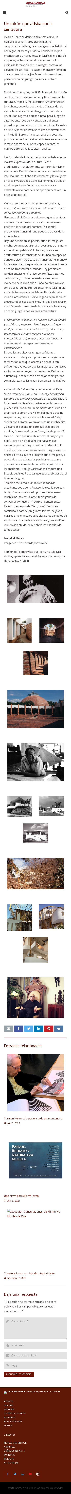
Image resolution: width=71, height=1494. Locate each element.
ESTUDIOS (10, 1417)
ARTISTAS (9, 1446)
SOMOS (8, 1425)
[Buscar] (67, 12)
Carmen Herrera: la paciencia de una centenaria (33, 1118)
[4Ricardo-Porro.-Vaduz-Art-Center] (35, 950)
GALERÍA (8, 1405)
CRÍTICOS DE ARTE (14, 1450)
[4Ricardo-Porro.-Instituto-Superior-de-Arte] (35, 663)
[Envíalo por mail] (8, 1029)
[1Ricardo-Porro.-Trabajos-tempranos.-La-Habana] (35, 833)
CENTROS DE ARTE (14, 1413)
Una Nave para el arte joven (21, 1196)
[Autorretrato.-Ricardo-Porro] (35, 589)
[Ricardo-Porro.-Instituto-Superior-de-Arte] (35, 709)
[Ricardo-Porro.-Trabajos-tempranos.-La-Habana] (20, 806)
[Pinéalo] (48, 1029)
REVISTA (8, 1401)
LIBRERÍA (9, 1409)
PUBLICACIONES (13, 1421)
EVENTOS (9, 1454)
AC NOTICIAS (11, 1462)
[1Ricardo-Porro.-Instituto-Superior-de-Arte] (19, 630)
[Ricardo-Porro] (35, 762)
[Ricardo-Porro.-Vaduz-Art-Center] (35, 874)
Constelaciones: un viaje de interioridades (29, 1273)
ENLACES (9, 1458)
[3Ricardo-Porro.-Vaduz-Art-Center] (51, 916)
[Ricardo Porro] (35, 997)
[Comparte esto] (18, 1029)
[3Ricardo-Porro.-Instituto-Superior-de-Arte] (52, 630)
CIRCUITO (9, 1434)
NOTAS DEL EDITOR (15, 1442)
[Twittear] (28, 1029)
